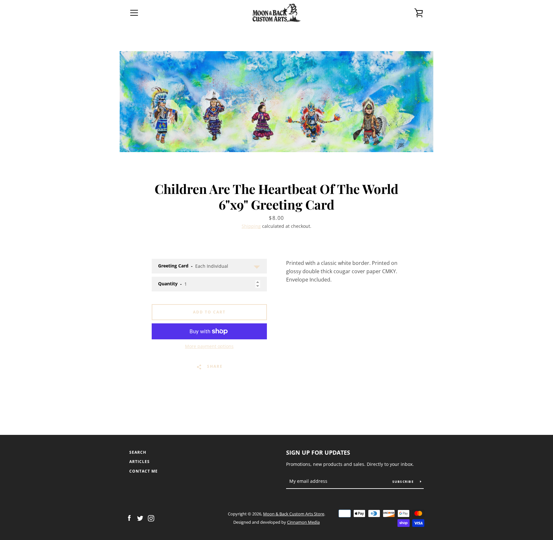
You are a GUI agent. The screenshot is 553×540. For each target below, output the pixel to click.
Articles (139, 461)
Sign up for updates (318, 452)
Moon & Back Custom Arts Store (293, 514)
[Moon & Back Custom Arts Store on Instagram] (151, 517)
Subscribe (403, 481)
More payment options (209, 346)
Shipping (251, 226)
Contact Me (143, 471)
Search (137, 452)
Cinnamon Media (303, 522)
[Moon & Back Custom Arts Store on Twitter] (140, 517)
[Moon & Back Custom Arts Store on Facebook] (129, 517)
